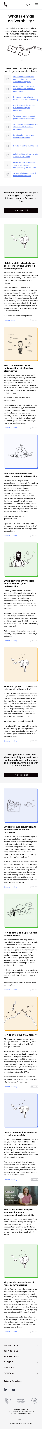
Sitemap (21, 1419)
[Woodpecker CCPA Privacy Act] (8, 1401)
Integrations (11, 1356)
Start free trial (21, 210)
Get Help (8, 1362)
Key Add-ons (11, 1351)
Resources (10, 1367)
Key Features (11, 1345)
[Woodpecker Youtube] (13, 1389)
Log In (27, 4)
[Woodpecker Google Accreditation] (21, 1400)
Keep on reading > (11, 320)
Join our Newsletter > (14, 1381)
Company (9, 1373)
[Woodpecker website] (6, 4)
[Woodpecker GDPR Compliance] (34, 1401)
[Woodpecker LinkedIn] (5, 1389)
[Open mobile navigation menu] (36, 4)
